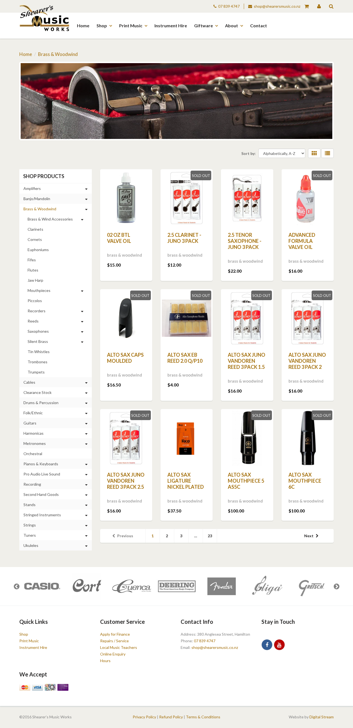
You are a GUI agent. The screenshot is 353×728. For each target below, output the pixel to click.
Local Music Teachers (118, 647)
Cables (29, 382)
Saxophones (38, 331)
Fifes (32, 259)
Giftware (203, 25)
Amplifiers (32, 188)
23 (210, 535)
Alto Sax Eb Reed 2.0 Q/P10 (184, 358)
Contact (258, 25)
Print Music (130, 25)
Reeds (33, 321)
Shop (102, 25)
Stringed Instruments (42, 514)
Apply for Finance (115, 634)
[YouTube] (279, 644)
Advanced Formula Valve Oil (301, 241)
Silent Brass (38, 341)
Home (83, 25)
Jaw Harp (35, 280)
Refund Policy (171, 716)
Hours (105, 660)
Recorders (37, 310)
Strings (29, 525)
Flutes (33, 270)
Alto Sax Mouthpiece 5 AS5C (246, 481)
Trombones (37, 361)
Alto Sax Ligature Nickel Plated (185, 481)
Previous (125, 535)
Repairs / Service (114, 640)
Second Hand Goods (41, 494)
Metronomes (34, 443)
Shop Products (43, 176)
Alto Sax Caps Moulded (125, 358)
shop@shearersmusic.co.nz (277, 6)
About (231, 25)
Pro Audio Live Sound (41, 474)
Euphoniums (38, 249)
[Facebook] (266, 644)
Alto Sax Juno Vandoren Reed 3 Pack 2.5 (126, 481)
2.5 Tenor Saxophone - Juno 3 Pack (244, 241)
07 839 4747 (229, 6)
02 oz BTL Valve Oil (119, 238)
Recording (32, 484)
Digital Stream (321, 716)
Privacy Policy (144, 716)
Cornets (35, 239)
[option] (41, 586)
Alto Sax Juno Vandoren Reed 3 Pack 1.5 (246, 361)
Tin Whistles (39, 351)
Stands (29, 504)
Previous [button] (16, 586)
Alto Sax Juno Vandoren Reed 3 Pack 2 (307, 361)
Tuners (29, 535)
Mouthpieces (39, 290)
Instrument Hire (170, 25)
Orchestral (32, 453)
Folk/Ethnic (33, 412)
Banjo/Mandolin (36, 198)
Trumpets (36, 372)
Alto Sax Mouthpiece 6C (304, 481)
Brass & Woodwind (58, 54)
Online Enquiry (112, 654)
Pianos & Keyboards (40, 463)
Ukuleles (30, 545)
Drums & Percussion (40, 402)
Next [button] (336, 586)
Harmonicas (33, 433)
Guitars (29, 423)
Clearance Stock (37, 392)
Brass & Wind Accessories (50, 219)
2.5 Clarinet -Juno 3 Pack (184, 238)
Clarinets (35, 229)
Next (309, 535)
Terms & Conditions (203, 716)
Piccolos (35, 300)
